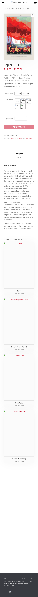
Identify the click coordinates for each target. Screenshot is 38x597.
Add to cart (19, 127)
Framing (10, 100)
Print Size (9, 93)
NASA (30, 138)
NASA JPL (17, 8)
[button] (32, 15)
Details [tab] (19, 157)
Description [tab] (19, 154)
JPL (27, 138)
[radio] (18, 93)
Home (6, 8)
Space (11, 8)
